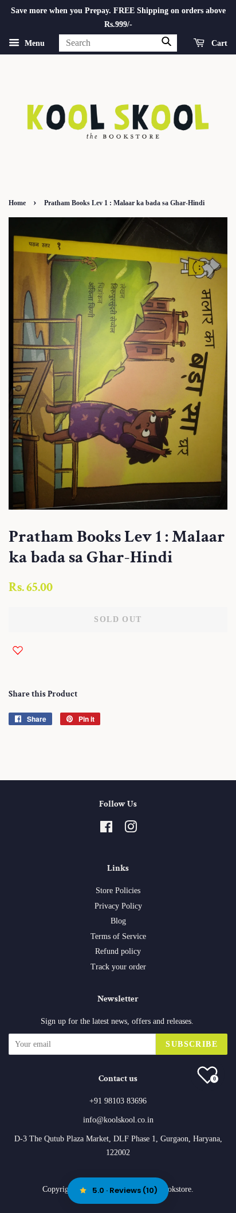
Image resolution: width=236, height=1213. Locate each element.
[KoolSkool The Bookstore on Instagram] (130, 829)
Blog (118, 921)
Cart (218, 42)
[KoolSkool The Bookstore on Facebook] (106, 829)
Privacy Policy (118, 906)
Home (17, 203)
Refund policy (118, 951)
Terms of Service (118, 936)
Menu (33, 42)
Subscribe (192, 1044)
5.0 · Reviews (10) (125, 1190)
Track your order (118, 966)
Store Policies (118, 890)
